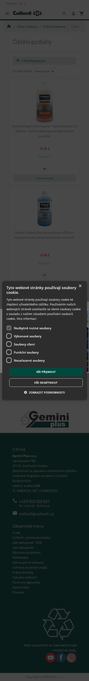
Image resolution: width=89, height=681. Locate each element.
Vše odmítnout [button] (46, 382)
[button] (44, 392)
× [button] (80, 286)
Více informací (26, 319)
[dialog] (44, 340)
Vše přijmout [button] (46, 372)
